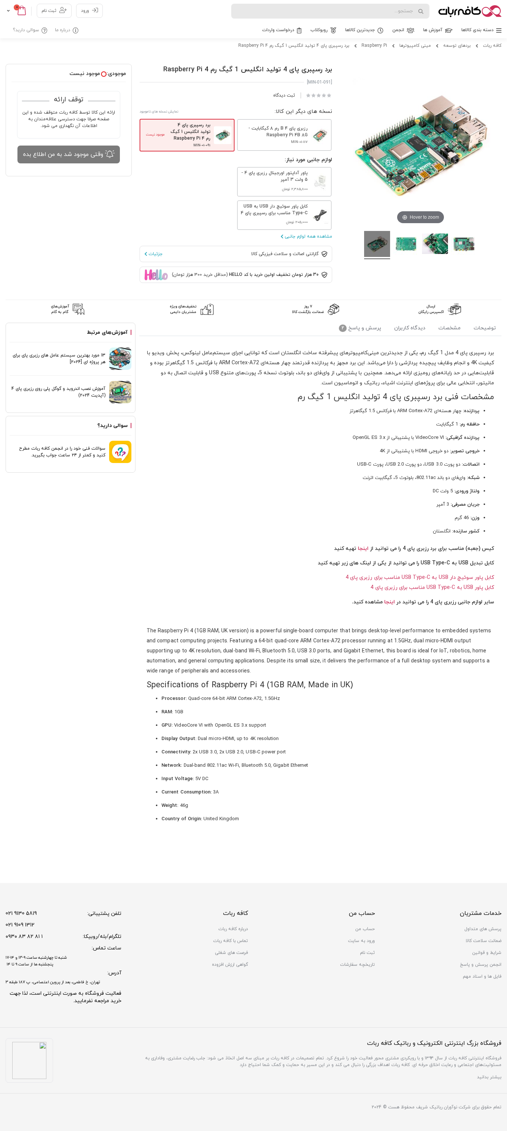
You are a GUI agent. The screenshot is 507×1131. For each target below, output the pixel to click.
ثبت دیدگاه (284, 95)
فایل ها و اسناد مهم (482, 977)
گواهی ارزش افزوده (230, 965)
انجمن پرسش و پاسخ (480, 965)
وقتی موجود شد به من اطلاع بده (63, 154)
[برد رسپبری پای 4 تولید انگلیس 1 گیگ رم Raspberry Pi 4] (377, 245)
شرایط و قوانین (486, 953)
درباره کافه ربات (233, 929)
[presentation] (484, 329)
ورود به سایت (361, 941)
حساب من (365, 929)
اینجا (362, 548)
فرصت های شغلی (231, 953)
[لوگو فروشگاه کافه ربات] (469, 11)
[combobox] (330, 11)
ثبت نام (49, 11)
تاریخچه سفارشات (357, 965)
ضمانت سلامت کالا (483, 941)
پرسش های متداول (482, 929)
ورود (85, 11)
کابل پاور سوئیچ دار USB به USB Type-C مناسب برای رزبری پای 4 (420, 577)
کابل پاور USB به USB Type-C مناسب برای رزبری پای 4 (432, 587)
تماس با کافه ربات (230, 941)
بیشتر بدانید (489, 1077)
